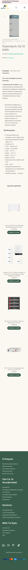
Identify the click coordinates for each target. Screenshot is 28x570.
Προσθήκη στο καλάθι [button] (14, 232)
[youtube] (8, 545)
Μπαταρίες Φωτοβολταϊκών (15, 54)
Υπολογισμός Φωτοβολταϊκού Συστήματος (12, 489)
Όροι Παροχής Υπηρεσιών (8, 468)
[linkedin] (3, 545)
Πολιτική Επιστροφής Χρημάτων (10, 464)
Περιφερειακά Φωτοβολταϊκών (9, 515)
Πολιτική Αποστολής (7, 471)
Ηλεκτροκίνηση (6, 499)
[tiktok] (19, 545)
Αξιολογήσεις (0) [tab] (15, 71)
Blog (3, 535)
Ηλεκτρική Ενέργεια (7, 497)
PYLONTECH (10, 57)
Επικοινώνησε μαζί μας (8, 473)
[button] (5, 16)
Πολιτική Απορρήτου (7, 466)
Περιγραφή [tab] (5, 71)
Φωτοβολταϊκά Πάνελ (7, 510)
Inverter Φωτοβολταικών (8, 512)
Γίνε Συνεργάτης (6, 532)
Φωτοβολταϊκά (5, 487)
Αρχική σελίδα (6, 39)
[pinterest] (13, 545)
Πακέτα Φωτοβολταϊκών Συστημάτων (11, 517)
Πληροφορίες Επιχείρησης (8, 530)
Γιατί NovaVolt (6, 528)
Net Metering (6, 492)
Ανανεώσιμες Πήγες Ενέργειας (9, 494)
